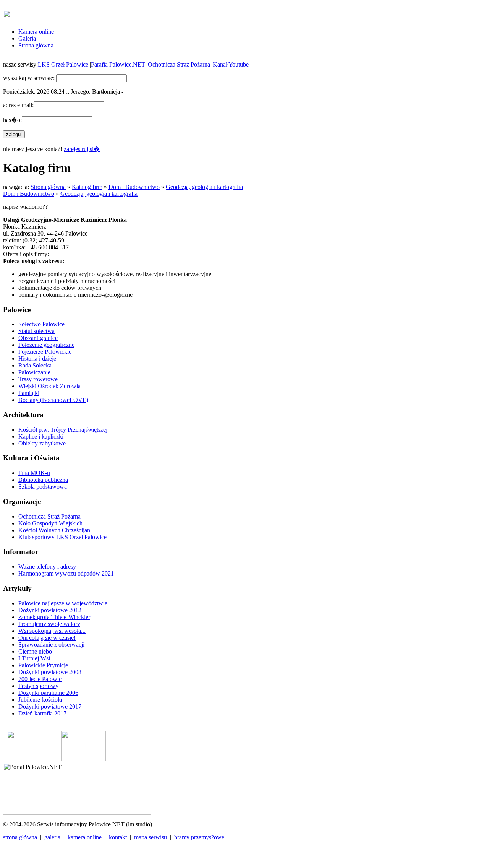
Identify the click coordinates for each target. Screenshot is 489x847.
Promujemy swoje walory (49, 624)
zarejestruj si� (82, 149)
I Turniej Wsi (34, 658)
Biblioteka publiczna (43, 479)
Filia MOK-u (34, 473)
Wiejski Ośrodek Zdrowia (49, 386)
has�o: (12, 120)
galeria (52, 837)
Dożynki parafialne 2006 (48, 692)
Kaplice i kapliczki (40, 436)
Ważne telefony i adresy (47, 566)
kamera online (85, 837)
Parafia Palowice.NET (118, 64)
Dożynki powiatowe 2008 (49, 672)
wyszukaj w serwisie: (29, 78)
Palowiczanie (34, 372)
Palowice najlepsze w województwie (62, 603)
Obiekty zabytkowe (42, 443)
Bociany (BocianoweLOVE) (53, 400)
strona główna (20, 837)
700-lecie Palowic (40, 679)
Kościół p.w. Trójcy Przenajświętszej (62, 429)
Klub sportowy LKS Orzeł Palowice (62, 537)
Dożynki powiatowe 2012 (49, 610)
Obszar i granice (38, 338)
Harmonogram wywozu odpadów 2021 (66, 573)
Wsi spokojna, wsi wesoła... (52, 631)
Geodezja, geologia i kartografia (204, 187)
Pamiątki (28, 393)
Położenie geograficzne (46, 344)
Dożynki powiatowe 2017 (49, 706)
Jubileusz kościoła (40, 699)
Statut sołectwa (36, 331)
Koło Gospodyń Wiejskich (50, 523)
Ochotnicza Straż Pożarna (179, 64)
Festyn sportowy (38, 686)
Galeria (27, 38)
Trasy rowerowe (38, 379)
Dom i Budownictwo (134, 187)
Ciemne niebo (35, 651)
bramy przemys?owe (199, 837)
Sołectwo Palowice (41, 324)
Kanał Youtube (231, 64)
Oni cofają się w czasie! (47, 637)
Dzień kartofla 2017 (42, 713)
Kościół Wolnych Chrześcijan (54, 530)
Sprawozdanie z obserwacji (51, 644)
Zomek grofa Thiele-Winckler (54, 617)
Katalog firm (87, 187)
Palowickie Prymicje (43, 665)
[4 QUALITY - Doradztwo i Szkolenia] (29, 759)
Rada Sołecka (35, 365)
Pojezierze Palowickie (44, 351)
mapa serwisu (150, 837)
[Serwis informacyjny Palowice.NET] (83, 759)
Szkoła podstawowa (42, 486)
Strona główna (35, 45)
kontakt (118, 837)
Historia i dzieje (37, 358)
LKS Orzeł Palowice (63, 64)
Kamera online (36, 31)
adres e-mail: (18, 105)
